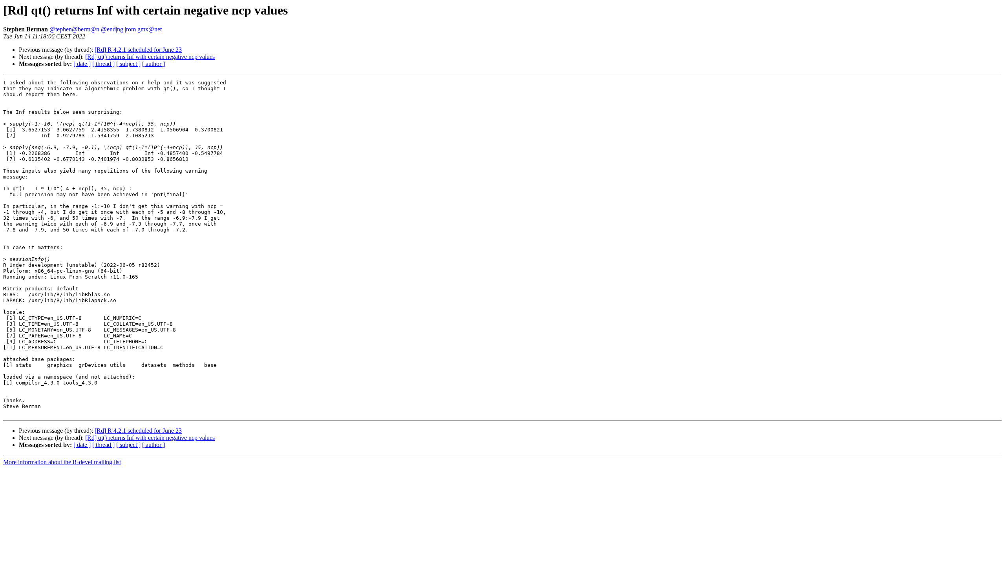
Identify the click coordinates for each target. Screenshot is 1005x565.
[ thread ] (103, 63)
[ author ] (153, 63)
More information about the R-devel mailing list (62, 462)
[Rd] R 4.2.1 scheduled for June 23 (138, 49)
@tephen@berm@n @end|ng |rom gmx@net (105, 29)
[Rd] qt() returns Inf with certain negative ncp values (150, 56)
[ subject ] (128, 63)
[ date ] (82, 63)
